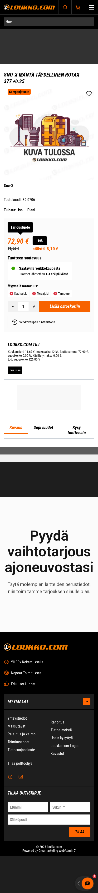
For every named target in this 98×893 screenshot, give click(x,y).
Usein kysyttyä (62, 787)
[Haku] (65, 7)
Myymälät (18, 750)
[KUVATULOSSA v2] (49, 99)
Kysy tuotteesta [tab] (77, 514)
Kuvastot (57, 802)
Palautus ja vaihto (21, 783)
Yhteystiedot (17, 767)
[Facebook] (10, 826)
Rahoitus (57, 771)
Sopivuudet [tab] (43, 511)
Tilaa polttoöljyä (20, 812)
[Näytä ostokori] (78, 7)
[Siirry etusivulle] (29, 7)
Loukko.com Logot (65, 795)
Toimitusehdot (18, 791)
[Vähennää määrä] (13, 271)
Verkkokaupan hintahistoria (37, 287)
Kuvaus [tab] (16, 511)
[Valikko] (91, 7)
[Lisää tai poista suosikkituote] (89, 59)
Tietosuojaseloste (21, 799)
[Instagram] (20, 826)
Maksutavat (16, 775)
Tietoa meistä (61, 779)
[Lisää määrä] (34, 271)
